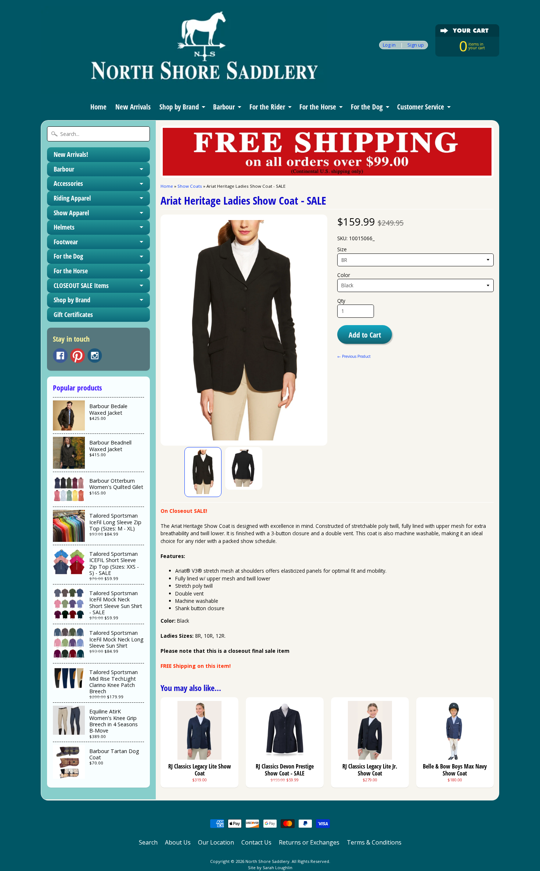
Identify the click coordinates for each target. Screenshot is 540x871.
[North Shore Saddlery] (184, 84)
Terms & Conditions (374, 842)
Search (148, 842)
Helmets (64, 227)
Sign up (415, 45)
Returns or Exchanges (309, 842)
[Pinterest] (77, 355)
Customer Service (420, 107)
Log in (389, 45)
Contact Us (256, 842)
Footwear (66, 241)
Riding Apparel (72, 198)
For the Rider (267, 107)
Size (342, 249)
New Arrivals (133, 107)
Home (98, 107)
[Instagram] (94, 355)
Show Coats (189, 186)
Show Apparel (71, 212)
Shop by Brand (179, 107)
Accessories (68, 183)
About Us (178, 842)
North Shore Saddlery (267, 861)
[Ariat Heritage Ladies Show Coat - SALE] (203, 472)
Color (343, 274)
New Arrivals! (71, 154)
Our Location (216, 842)
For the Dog (367, 107)
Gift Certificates (73, 314)
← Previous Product (354, 356)
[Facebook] (60, 355)
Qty (341, 300)
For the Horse (317, 107)
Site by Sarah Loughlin (270, 867)
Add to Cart (365, 335)
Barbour (224, 107)
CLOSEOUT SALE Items (81, 285)
